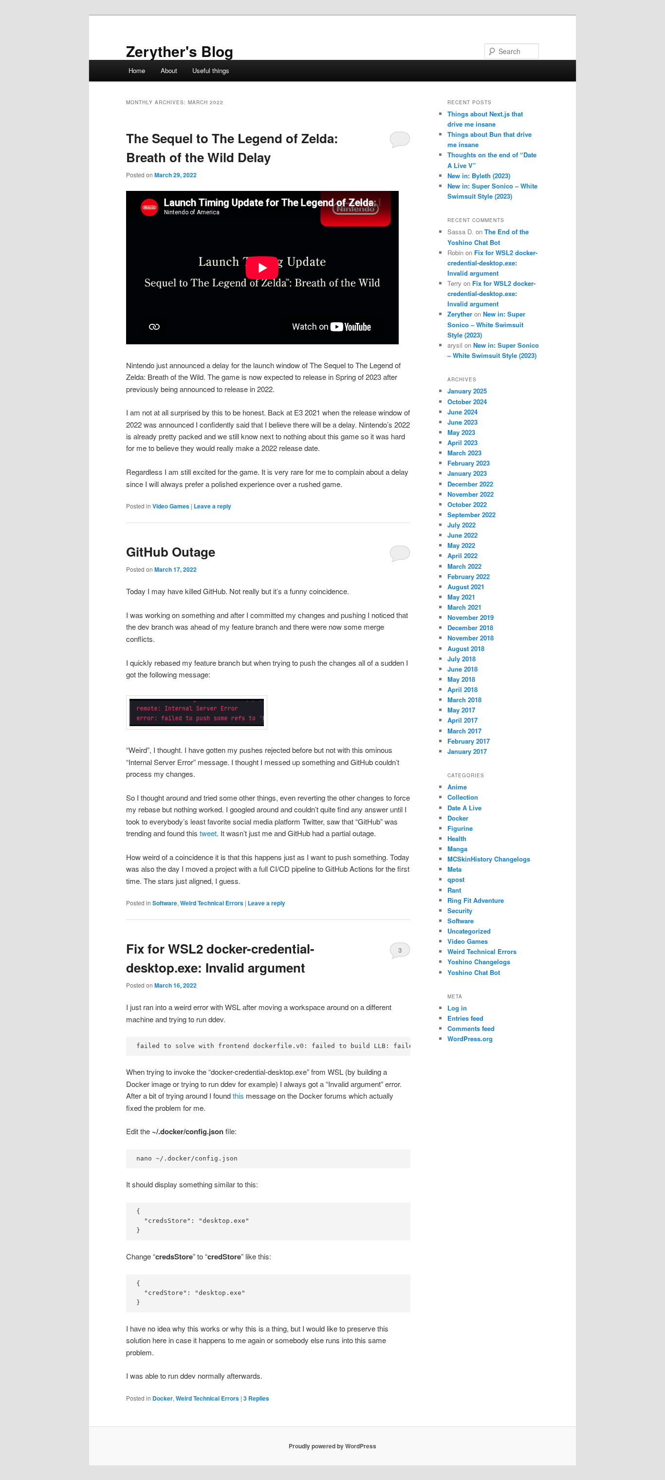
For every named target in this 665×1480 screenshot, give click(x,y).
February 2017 (468, 741)
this (238, 1095)
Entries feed (465, 1018)
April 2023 (462, 442)
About (169, 70)
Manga (457, 848)
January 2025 (467, 390)
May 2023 (461, 432)
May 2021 (461, 596)
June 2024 (462, 411)
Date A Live (464, 807)
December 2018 (470, 627)
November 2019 (470, 617)
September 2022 (471, 514)
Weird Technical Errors (211, 903)
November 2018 (470, 637)
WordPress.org (470, 1038)
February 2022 (468, 576)
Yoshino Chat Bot (473, 972)
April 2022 (462, 555)
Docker (162, 1398)
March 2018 (464, 699)
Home (137, 70)
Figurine (460, 828)
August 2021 (465, 586)
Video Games (170, 506)
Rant (454, 890)
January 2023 (467, 473)
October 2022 (467, 504)
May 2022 (461, 545)
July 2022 (461, 524)
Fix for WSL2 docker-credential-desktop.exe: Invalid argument (492, 263)
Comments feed (471, 1028)
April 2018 (462, 689)
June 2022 (462, 535)
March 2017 (464, 730)
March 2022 (464, 566)
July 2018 (461, 658)
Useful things (210, 70)
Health (456, 838)
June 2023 (462, 422)
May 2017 (461, 709)
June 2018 (462, 669)
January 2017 (467, 751)
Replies (256, 1398)
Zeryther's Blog (179, 50)
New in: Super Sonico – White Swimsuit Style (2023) (486, 324)
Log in (457, 1007)
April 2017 (462, 720)
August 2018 (465, 648)
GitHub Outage (170, 552)
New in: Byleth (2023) (478, 175)
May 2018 (461, 679)
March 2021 (464, 607)
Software (164, 903)
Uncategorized (469, 931)
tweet (208, 833)
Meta (454, 869)
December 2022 (470, 483)
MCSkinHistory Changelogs (488, 858)
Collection (462, 797)
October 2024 (467, 401)
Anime (457, 786)
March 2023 (464, 452)
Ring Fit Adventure (475, 900)
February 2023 (468, 463)
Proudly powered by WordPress (332, 1446)
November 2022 (470, 494)
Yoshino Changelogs (478, 961)
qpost (455, 879)
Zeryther (459, 313)
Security (459, 910)
